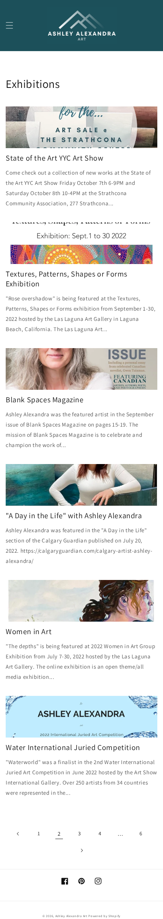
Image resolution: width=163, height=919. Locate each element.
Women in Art (29, 631)
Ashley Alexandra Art (71, 916)
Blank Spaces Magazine (45, 400)
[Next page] (81, 850)
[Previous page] (18, 833)
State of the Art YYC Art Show (54, 158)
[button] (9, 25)
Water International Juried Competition (73, 747)
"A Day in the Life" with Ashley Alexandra (74, 515)
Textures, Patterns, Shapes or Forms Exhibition (66, 279)
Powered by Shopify (104, 916)
